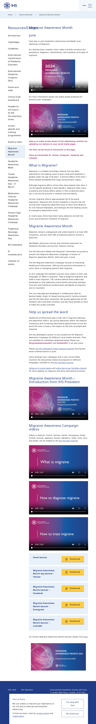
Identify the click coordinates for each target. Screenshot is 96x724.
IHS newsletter (15, 244)
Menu (85, 5)
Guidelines (13, 48)
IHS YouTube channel (63, 362)
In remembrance (15, 253)
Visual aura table (13, 89)
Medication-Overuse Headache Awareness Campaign (14, 200)
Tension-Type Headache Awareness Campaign (14, 217)
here (86, 637)
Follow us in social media (40, 368)
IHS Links (12, 690)
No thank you (72, 713)
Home (10, 15)
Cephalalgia (13, 42)
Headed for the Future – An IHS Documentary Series (14, 113)
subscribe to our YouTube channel (71, 368)
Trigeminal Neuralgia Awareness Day (13, 233)
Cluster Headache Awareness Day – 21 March (13, 181)
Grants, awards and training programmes (14, 130)
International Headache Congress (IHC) (14, 76)
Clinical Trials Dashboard (14, 98)
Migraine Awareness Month (13, 151)
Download (74, 559)
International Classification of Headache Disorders (14, 60)
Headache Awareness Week (13, 164)
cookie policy (18, 716)
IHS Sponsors (27, 690)
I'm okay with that (72, 704)
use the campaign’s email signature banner (54, 348)
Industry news (15, 142)
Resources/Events (25, 15)
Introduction (14, 35)
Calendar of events (13, 263)
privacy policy (43, 713)
